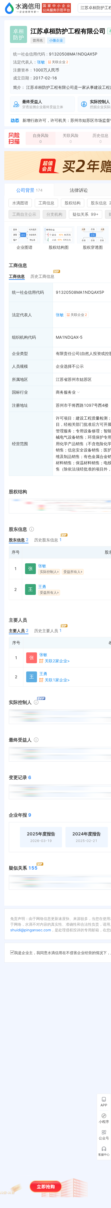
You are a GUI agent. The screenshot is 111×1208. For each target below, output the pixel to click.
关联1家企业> (57, 679)
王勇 (42, 586)
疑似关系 (85, 214)
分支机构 (54, 214)
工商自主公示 (24, 214)
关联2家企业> (57, 660)
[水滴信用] (22, 8)
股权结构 (73, 202)
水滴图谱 (20, 202)
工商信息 (46, 202)
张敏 (41, 61)
